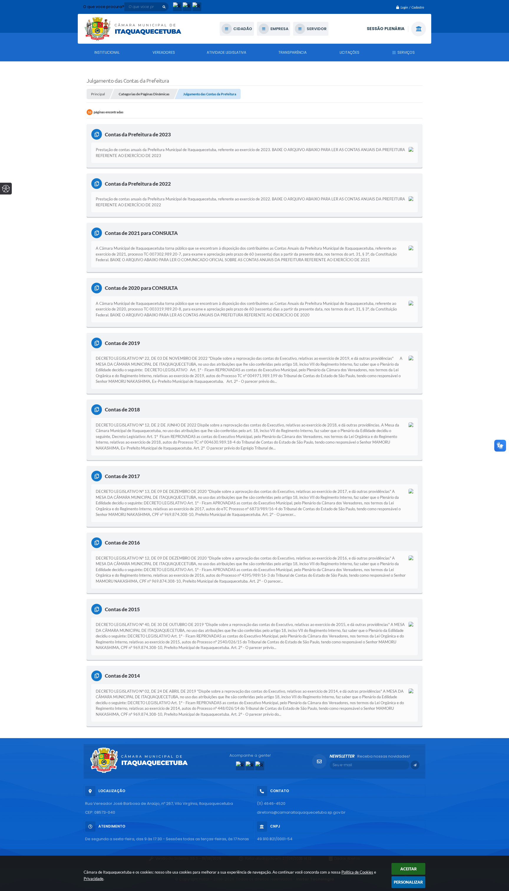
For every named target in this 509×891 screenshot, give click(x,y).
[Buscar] (164, 6)
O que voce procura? (103, 6)
